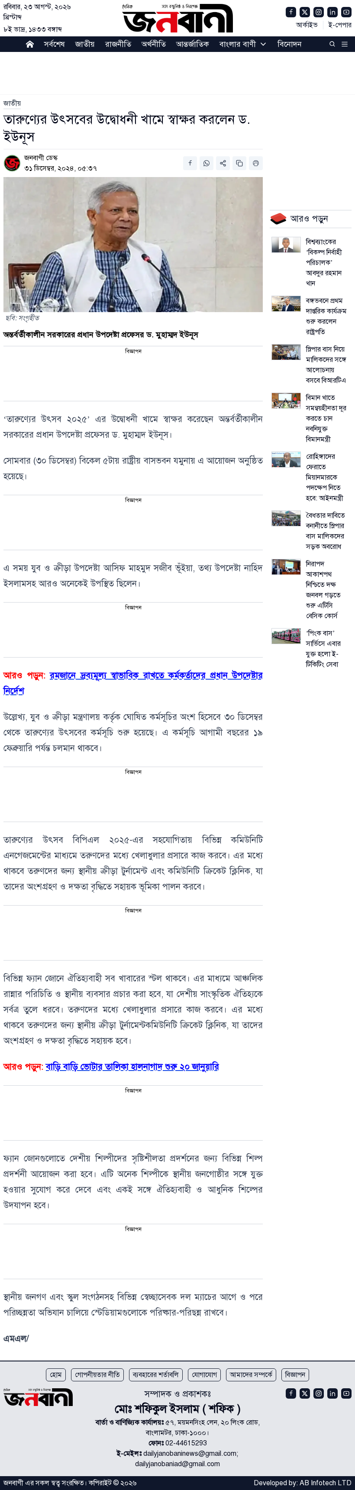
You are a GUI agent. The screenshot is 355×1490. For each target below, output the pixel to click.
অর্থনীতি (154, 44)
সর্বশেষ (54, 44)
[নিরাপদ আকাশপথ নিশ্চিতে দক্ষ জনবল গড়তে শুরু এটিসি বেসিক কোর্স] (286, 567)
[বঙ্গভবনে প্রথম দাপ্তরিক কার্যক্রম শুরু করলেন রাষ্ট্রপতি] (286, 304)
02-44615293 (186, 1443)
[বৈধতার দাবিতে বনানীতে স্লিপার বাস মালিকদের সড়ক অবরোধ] (286, 518)
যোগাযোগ (204, 1375)
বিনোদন (290, 44)
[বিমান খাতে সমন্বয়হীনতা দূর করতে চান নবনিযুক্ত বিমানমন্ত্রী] (286, 401)
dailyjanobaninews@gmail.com (189, 1453)
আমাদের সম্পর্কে (251, 1375)
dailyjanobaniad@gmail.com (177, 1464)
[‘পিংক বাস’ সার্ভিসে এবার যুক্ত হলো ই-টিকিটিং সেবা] (286, 636)
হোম (56, 1375)
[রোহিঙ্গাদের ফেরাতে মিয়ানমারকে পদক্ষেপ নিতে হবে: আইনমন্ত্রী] (286, 460)
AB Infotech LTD (326, 1483)
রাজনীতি (118, 44)
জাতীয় (85, 44)
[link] (12, 103)
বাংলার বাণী (237, 44)
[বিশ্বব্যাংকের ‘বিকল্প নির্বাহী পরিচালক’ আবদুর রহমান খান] (286, 245)
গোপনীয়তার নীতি (97, 1375)
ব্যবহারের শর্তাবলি (156, 1375)
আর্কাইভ (307, 25)
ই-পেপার (340, 25)
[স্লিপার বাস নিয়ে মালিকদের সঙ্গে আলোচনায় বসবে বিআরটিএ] (286, 352)
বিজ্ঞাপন (295, 1375)
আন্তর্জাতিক (192, 44)
